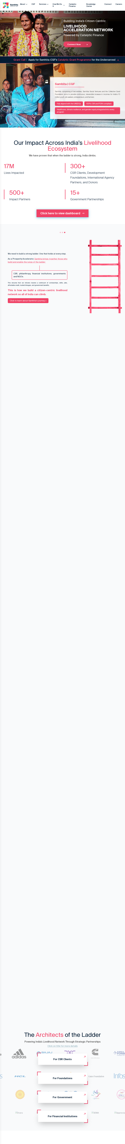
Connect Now (77, 44)
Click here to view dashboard (60, 213)
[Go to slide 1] (60, 232)
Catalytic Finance (72, 5)
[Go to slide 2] (62, 232)
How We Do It (57, 5)
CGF (33, 4)
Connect (108, 4)
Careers (118, 4)
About (22, 4)
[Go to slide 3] (64, 232)
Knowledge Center (90, 5)
